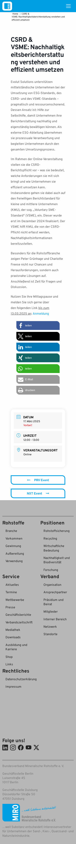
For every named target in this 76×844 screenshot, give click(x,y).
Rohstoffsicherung (56, 530)
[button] (38, 325)
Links (9, 664)
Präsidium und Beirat (53, 601)
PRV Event (41, 480)
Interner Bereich (55, 619)
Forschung (50, 569)
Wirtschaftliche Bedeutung (53, 547)
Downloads (13, 637)
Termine (11, 592)
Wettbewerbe (14, 599)
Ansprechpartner (55, 592)
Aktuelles (12, 584)
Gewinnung (13, 545)
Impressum (13, 686)
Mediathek (12, 629)
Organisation (52, 584)
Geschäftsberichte (18, 614)
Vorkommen (13, 538)
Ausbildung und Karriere (16, 646)
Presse (10, 607)
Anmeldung (41, 313)
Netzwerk (50, 626)
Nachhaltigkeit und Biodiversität (56, 559)
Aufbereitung (14, 553)
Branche (11, 530)
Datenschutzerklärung (21, 679)
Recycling (50, 538)
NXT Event (34, 493)
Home (15, 13)
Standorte (50, 634)
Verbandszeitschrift (19, 622)
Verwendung (14, 561)
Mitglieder (50, 611)
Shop (9, 656)
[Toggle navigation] (68, 6)
